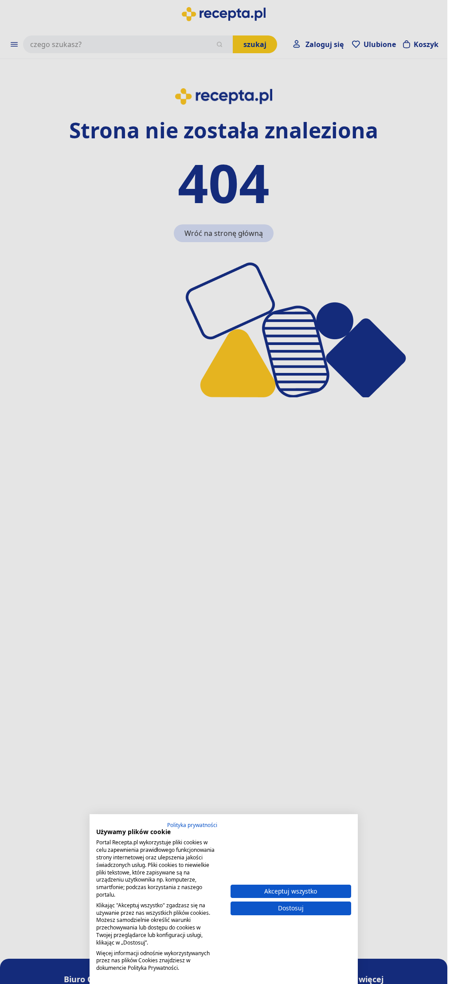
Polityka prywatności (192, 825)
